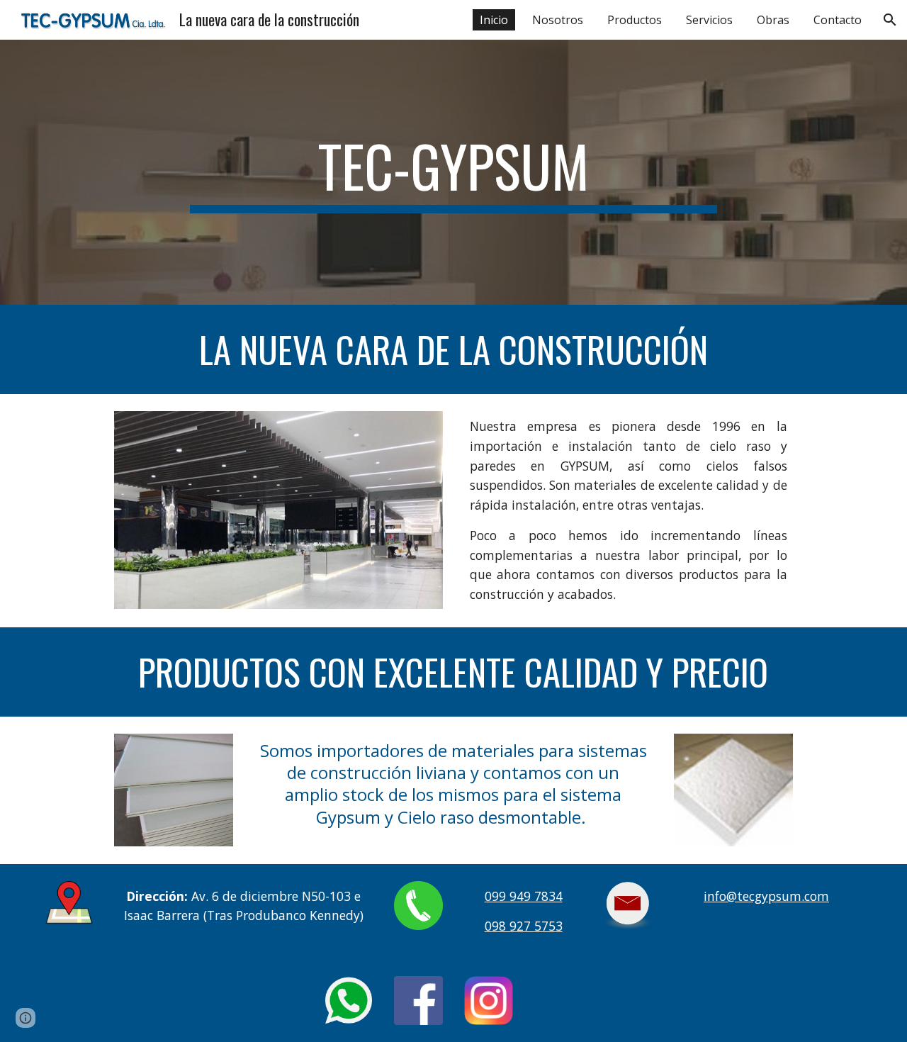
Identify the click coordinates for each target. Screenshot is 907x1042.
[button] (890, 20)
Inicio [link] (494, 20)
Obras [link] (773, 20)
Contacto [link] (837, 20)
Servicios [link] (709, 20)
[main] (453, 172)
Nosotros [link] (557, 20)
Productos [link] (634, 20)
